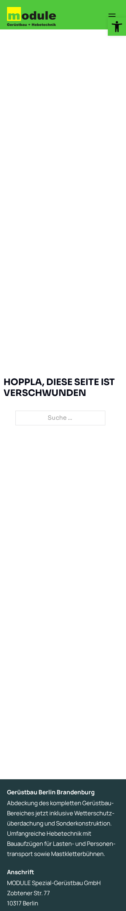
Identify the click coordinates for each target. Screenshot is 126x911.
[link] (117, 27)
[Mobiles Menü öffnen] (111, 16)
